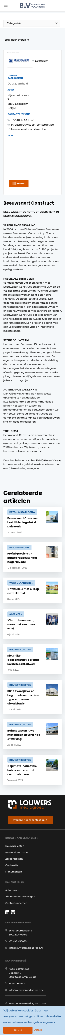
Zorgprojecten (14, 858)
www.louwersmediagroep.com (27, 1003)
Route (20, 183)
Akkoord (18, 1030)
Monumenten (13, 871)
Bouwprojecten (14, 845)
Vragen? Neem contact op (29, 819)
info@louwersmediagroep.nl (26, 947)
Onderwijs (11, 865)
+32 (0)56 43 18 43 (22, 120)
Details (38, 1029)
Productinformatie (16, 852)
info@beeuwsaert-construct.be (32, 124)
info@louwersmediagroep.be (26, 990)
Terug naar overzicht (16, 39)
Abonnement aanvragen (20, 896)
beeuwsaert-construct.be (28, 129)
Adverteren (12, 890)
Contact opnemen (16, 903)
